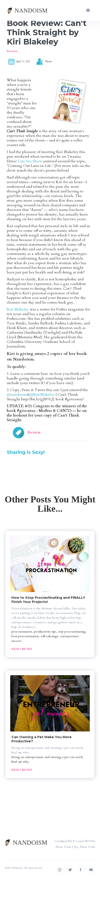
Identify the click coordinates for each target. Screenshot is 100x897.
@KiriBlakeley (42, 394)
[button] (88, 10)
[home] (27, 10)
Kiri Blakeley (18, 309)
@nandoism (17, 394)
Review (12, 51)
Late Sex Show (30, 161)
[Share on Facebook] (7, 460)
